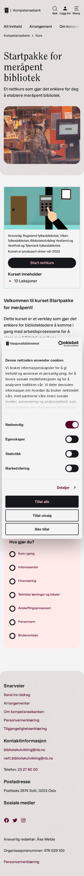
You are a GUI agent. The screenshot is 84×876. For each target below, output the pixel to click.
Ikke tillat (42, 529)
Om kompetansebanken (24, 711)
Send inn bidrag (17, 695)
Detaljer (63, 487)
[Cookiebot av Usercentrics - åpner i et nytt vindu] (59, 344)
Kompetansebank (27, 10)
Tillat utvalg (42, 515)
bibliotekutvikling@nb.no (24, 750)
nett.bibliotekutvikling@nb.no (28, 758)
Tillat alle (42, 502)
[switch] (72, 439)
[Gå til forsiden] (6, 10)
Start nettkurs (42, 263)
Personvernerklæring (21, 720)
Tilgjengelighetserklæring (25, 728)
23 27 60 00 (28, 769)
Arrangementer (17, 703)
